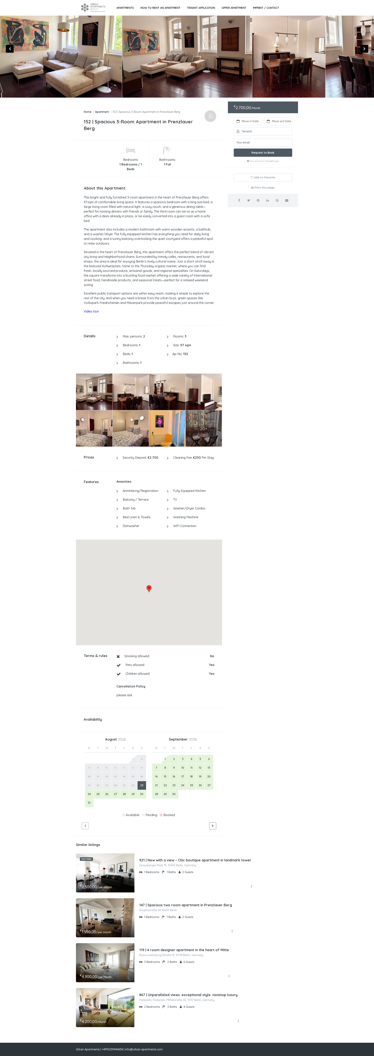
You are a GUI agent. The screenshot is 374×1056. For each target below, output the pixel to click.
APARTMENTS (125, 8)
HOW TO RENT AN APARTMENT (160, 8)
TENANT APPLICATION (201, 8)
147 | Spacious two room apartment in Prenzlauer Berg (185, 905)
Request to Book (262, 152)
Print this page (264, 187)
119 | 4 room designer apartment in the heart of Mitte (184, 950)
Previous (10, 49)
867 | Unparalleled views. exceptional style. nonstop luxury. (188, 995)
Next (364, 49)
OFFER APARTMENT (234, 8)
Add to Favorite (264, 177)
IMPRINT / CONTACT (266, 8)
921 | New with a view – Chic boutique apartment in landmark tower (195, 860)
